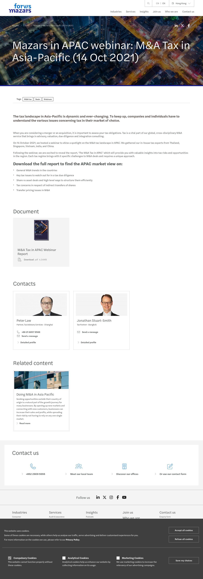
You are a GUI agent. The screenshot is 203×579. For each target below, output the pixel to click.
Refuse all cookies (184, 539)
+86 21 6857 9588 (30, 332)
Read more (24, 423)
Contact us (188, 11)
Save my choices (184, 560)
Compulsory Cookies (25, 558)
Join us (157, 11)
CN (157, 3)
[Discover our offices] (124, 470)
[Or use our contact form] (170, 470)
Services (130, 11)
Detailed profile (28, 342)
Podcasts (89, 516)
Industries (116, 11)
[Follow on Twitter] (104, 497)
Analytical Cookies (78, 558)
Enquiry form (165, 516)
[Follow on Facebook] (117, 497)
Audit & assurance (56, 516)
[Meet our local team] (79, 470)
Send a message (29, 336)
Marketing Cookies (132, 558)
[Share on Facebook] (189, 25)
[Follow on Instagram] (111, 497)
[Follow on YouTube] (124, 497)
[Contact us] (33, 470)
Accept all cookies (184, 530)
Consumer (16, 516)
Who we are (171, 11)
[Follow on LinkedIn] (98, 497)
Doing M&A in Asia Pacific (35, 394)
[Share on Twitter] (182, 25)
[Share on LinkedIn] (176, 25)
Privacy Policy (72, 539)
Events (26, 25)
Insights (144, 11)
